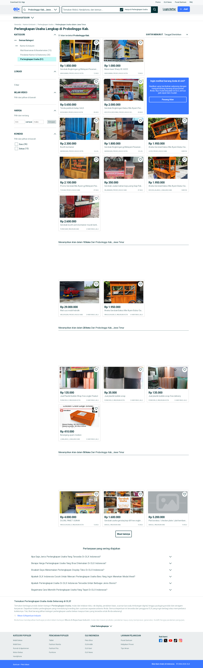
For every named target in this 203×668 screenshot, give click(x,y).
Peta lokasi (25, 665)
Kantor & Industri (29, 25)
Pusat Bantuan (126, 640)
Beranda (18, 25)
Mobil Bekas (17, 640)
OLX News (89, 652)
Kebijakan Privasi (127, 644)
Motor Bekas (18, 652)
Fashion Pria (53, 648)
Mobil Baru (17, 644)
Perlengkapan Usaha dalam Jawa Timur (71, 25)
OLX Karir (88, 648)
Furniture (52, 652)
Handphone (17, 656)
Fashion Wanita (55, 644)
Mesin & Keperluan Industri (29, 616)
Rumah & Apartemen (21, 648)
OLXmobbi (89, 644)
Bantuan (16, 665)
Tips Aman (125, 648)
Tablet (51, 640)
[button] (17, 2)
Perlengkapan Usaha (45, 25)
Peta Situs (89, 640)
